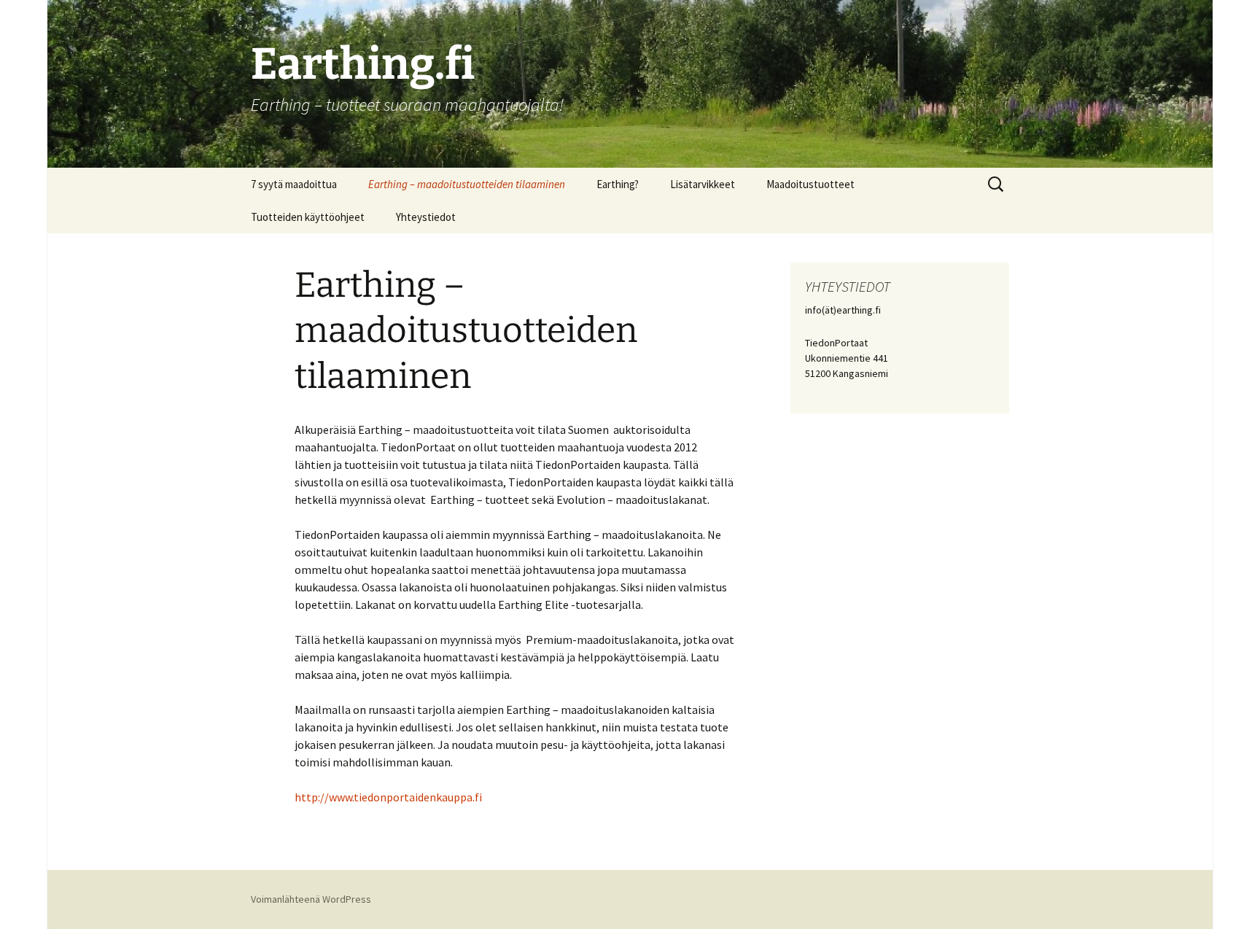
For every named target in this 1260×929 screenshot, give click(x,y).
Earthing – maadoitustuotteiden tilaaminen (466, 184)
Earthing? (617, 184)
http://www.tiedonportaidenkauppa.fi (388, 797)
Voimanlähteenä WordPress (311, 899)
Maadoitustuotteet (810, 184)
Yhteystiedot (426, 217)
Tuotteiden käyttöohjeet (308, 217)
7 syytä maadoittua (294, 184)
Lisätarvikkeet (702, 184)
